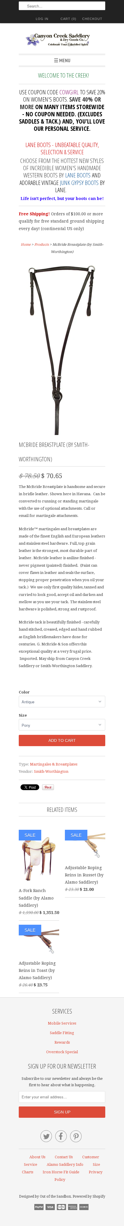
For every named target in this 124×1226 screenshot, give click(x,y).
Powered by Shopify (89, 1196)
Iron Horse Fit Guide (61, 1172)
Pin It (48, 787)
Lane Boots (78, 175)
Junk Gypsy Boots (79, 183)
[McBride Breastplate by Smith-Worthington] (62, 433)
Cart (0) (68, 19)
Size (23, 715)
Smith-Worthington (51, 771)
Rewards (62, 1042)
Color (24, 692)
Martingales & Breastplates (53, 764)
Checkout (92, 19)
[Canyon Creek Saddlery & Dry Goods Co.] (62, 40)
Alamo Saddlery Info (65, 1164)
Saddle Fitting (62, 1033)
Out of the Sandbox (55, 1196)
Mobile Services (62, 1023)
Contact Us (64, 1157)
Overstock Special (62, 1052)
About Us (37, 1157)
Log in (42, 19)
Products (41, 245)
